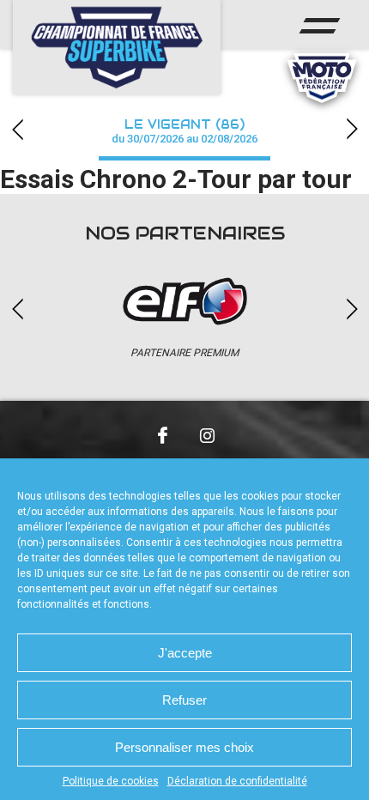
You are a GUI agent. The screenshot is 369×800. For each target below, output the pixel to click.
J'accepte (185, 652)
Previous (17, 129)
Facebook (162, 435)
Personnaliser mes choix (184, 747)
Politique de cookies (111, 781)
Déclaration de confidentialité (237, 781)
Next (352, 129)
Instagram (207, 435)
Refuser (184, 700)
